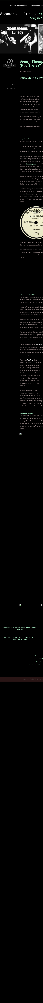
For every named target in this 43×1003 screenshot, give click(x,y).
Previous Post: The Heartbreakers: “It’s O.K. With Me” (20, 628)
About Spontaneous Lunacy (18, 5)
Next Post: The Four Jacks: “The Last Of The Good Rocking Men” (20, 638)
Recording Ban (31, 164)
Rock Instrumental (10, 88)
